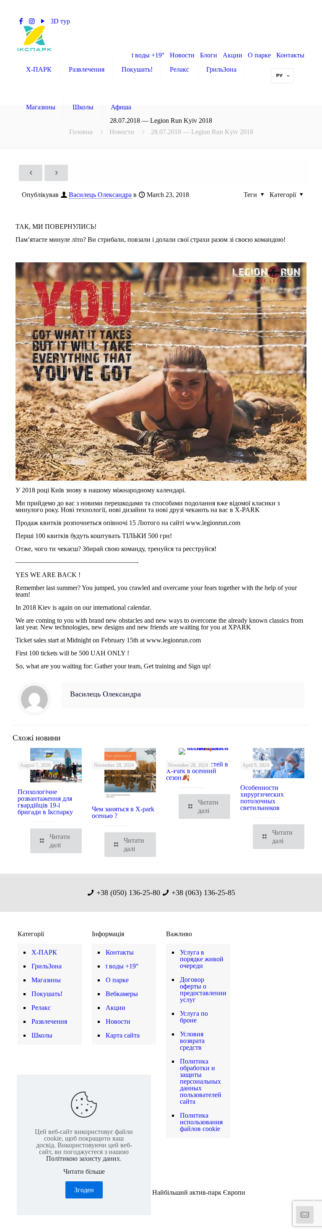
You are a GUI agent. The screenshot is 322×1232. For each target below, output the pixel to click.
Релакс (41, 1007)
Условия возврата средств (192, 1040)
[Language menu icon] (282, 75)
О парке (117, 980)
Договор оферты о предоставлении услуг (203, 989)
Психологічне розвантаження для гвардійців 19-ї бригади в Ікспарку (45, 801)
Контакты (120, 952)
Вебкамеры (122, 993)
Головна (81, 131)
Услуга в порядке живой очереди (201, 959)
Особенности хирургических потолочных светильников (262, 797)
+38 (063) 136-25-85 (177, 21)
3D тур (60, 21)
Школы (41, 1035)
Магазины (46, 980)
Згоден (84, 1189)
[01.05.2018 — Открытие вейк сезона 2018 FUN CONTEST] (7, 1198)
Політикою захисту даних (83, 1158)
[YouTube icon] (156, 1203)
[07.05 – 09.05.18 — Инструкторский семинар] (314, 1198)
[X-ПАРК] (35, 38)
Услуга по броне (194, 1017)
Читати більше (84, 1171)
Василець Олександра (100, 194)
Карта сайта (123, 1035)
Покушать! (46, 993)
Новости (121, 131)
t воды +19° (122, 966)
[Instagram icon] (165, 1203)
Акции (115, 1007)
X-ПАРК (44, 952)
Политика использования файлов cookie (201, 1122)
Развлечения (49, 1021)
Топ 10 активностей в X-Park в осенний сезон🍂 (197, 771)
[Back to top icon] (282, 1215)
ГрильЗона (46, 966)
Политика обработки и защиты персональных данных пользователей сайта (200, 1081)
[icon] (174, 1203)
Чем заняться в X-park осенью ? (123, 812)
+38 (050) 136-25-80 (110, 21)
